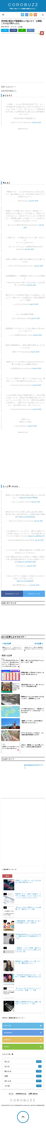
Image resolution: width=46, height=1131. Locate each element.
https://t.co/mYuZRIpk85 (25, 581)
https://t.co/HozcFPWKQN (29, 497)
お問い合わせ (33, 1094)
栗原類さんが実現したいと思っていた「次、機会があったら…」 (28, 962)
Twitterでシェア (34, 594)
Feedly (6, 1046)
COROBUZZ (23, 5)
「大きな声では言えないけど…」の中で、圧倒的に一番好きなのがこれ (28, 976)
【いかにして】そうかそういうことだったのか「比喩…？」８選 (28, 989)
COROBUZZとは (21, 1094)
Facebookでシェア (12, 594)
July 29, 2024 (36, 122)
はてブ (30, 30)
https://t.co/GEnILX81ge (27, 517)
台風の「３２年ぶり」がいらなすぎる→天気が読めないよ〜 (28, 881)
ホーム (11, 1094)
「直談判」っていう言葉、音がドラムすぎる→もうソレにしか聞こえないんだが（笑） (28, 949)
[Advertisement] (23, 58)
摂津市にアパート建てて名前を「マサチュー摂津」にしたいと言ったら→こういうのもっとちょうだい (28, 896)
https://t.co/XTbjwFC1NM (27, 562)
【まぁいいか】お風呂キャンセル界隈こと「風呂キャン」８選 (28, 908)
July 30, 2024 (33, 201)
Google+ (7, 1039)
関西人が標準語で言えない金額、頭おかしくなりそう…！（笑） (28, 1003)
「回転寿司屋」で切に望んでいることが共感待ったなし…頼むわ (28, 922)
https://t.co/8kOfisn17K (36, 536)
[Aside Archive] (42, 33)
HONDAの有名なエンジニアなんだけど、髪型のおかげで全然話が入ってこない (28, 936)
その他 (20, 27)
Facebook (13, 30)
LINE (22, 30)
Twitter (5, 30)
